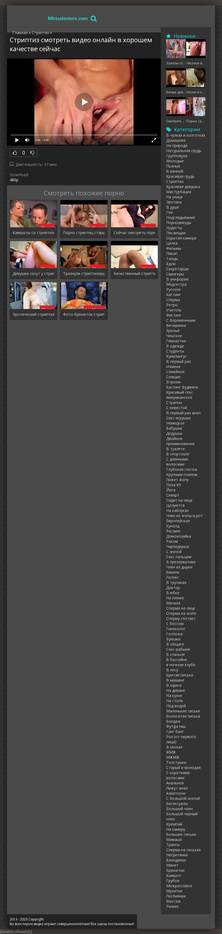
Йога (170, 489)
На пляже (175, 597)
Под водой (176, 705)
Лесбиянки (176, 896)
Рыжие (172, 906)
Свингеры (175, 274)
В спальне (175, 654)
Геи (169, 212)
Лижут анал (177, 788)
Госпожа (174, 633)
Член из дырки (179, 567)
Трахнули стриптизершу (84, 273)
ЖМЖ (171, 752)
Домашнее (176, 140)
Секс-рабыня (178, 649)
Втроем (173, 381)
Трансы (173, 844)
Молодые (175, 160)
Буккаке (173, 639)
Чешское (174, 335)
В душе (172, 207)
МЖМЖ (172, 757)
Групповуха (176, 155)
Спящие (173, 376)
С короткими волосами (178, 775)
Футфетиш (176, 726)
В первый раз (178, 361)
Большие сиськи (181, 834)
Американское (179, 397)
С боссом (175, 623)
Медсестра (176, 284)
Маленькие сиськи (183, 710)
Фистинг (173, 315)
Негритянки (177, 854)
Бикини (172, 572)
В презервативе (181, 561)
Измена (173, 366)
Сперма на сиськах (183, 849)
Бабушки (174, 428)
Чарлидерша (177, 546)
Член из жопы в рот (184, 515)
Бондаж (173, 721)
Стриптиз (175, 181)
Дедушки (174, 433)
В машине (175, 680)
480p (14, 179)
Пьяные (173, 166)
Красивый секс (179, 392)
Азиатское (175, 793)
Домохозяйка (178, 536)
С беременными (180, 320)
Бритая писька (179, 675)
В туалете (175, 448)
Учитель (174, 310)
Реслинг (173, 531)
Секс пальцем (178, 556)
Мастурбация (178, 191)
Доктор (173, 587)
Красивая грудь (180, 176)
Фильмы (173, 248)
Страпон (174, 402)
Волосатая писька (183, 716)
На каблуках (177, 510)
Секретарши (177, 268)
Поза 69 (173, 484)
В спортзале (177, 453)
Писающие (176, 232)
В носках (174, 746)
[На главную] (68, 18)
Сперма (173, 299)
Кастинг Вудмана (182, 387)
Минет (172, 865)
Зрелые (173, 330)
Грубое (172, 880)
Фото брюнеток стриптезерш (84, 314)
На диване (175, 690)
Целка (172, 243)
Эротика (174, 202)
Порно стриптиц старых (84, 232)
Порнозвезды (178, 222)
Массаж (173, 901)
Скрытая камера (181, 238)
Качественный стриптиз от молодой (134, 273)
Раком (172, 541)
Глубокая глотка (181, 469)
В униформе (177, 279)
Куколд (172, 525)
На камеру (175, 829)
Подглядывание (180, 217)
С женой (174, 551)
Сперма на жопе (181, 613)
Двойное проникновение (180, 441)
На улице (174, 196)
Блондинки (176, 860)
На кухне (174, 695)
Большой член (179, 808)
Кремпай (174, 824)
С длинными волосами (177, 461)
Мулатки (174, 890)
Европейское (178, 520)
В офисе (174, 685)
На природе (177, 145)
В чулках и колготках (185, 135)
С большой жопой (183, 798)
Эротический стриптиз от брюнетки (33, 314)
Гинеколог (175, 628)
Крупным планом (181, 474)
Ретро (172, 304)
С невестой (176, 407)
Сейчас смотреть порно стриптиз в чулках (134, 232)
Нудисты (174, 227)
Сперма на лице (180, 608)
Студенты (175, 351)
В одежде (175, 345)
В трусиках (176, 582)
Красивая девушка (183, 186)
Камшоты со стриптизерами (33, 232)
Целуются (175, 505)
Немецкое (175, 423)
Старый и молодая (183, 767)
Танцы (172, 258)
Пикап (171, 253)
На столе (174, 700)
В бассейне (176, 659)
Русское (173, 289)
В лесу (172, 669)
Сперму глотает (181, 618)
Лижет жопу (177, 479)
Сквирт (172, 495)
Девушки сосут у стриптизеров (33, 273)
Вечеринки (176, 325)
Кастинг (173, 294)
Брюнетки (175, 870)
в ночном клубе (180, 664)
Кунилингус (176, 356)
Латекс (172, 577)
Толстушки (176, 762)
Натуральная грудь (183, 150)
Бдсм (170, 263)
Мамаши (174, 839)
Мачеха (173, 603)
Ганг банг (175, 731)
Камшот (173, 875)
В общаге (175, 644)
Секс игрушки (178, 417)
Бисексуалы (177, 803)
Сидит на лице (179, 500)
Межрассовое (179, 885)
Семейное (175, 371)
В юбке (172, 592)
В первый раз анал (183, 412)
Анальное (175, 782)
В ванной (174, 171)
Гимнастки (176, 340)
